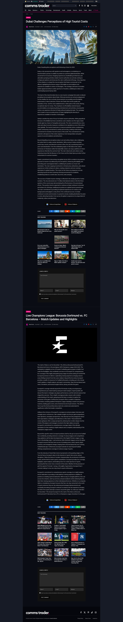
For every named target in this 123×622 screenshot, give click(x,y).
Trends (96, 10)
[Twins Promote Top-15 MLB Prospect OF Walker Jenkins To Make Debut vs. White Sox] (78, 520)
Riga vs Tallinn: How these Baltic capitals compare (61, 261)
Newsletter (94, 5)
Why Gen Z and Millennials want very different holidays (44, 262)
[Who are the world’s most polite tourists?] (61, 224)
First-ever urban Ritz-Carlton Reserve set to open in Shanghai (43, 247)
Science (75, 10)
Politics (42, 10)
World (90, 10)
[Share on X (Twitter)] (86, 27)
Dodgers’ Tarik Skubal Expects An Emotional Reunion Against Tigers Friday (60, 528)
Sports (80, 10)
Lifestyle (69, 10)
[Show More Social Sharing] (96, 27)
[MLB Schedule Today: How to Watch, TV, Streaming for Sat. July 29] (45, 552)
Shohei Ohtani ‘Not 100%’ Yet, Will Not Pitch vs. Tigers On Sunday (60, 544)
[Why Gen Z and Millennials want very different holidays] (45, 255)
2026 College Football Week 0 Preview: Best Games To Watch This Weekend (45, 544)
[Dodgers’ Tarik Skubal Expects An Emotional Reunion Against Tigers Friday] (61, 520)
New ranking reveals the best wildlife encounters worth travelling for (77, 231)
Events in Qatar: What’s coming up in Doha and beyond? (60, 247)
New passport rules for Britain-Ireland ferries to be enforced (44, 231)
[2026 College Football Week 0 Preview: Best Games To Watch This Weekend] (45, 537)
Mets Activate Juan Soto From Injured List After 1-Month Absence (60, 560)
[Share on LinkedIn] (91, 27)
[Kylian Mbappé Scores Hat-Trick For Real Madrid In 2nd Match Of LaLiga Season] (45, 520)
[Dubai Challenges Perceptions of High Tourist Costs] (61, 47)
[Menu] (25, 10)
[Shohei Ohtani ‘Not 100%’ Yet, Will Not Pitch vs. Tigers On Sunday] (61, 537)
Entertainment (56, 10)
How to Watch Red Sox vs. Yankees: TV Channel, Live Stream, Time (78, 544)
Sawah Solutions (53, 618)
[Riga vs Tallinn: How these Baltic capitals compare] (61, 255)
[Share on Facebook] (84, 27)
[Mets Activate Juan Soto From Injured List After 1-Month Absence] (61, 552)
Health (63, 10)
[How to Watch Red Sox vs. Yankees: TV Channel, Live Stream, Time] (78, 537)
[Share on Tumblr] (93, 27)
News (29, 10)
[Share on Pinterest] (89, 27)
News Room (31, 26)
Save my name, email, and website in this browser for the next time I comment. (58, 294)
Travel (85, 10)
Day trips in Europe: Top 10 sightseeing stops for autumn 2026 (78, 247)
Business (35, 10)
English (42, 1)
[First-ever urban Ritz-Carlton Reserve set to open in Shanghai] (45, 239)
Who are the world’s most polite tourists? (60, 230)
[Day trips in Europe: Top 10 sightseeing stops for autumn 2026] (78, 239)
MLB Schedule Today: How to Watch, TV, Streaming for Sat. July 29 (45, 560)
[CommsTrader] (37, 6)
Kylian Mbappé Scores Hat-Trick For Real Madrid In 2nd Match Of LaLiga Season (45, 527)
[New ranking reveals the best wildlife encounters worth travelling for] (78, 224)
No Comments (48, 26)
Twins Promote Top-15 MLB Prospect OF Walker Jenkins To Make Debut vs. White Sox (78, 528)
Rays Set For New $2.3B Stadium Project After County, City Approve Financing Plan (77, 560)
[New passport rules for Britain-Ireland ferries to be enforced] (45, 224)
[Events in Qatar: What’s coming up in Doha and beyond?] (61, 239)
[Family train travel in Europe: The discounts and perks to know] (78, 255)
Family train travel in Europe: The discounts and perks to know (78, 262)
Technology (48, 10)
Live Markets (35, 1)
